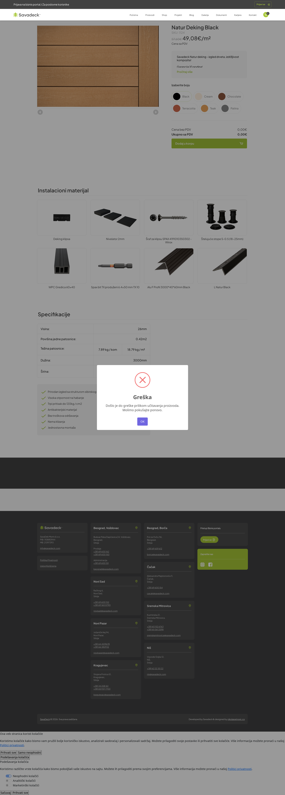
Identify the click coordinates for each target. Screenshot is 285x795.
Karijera (237, 15)
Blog (191, 15)
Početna (134, 15)
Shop (164, 15)
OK (142, 421)
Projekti (178, 15)
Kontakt (253, 15)
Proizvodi (149, 15)
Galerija (205, 15)
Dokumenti (221, 15)
